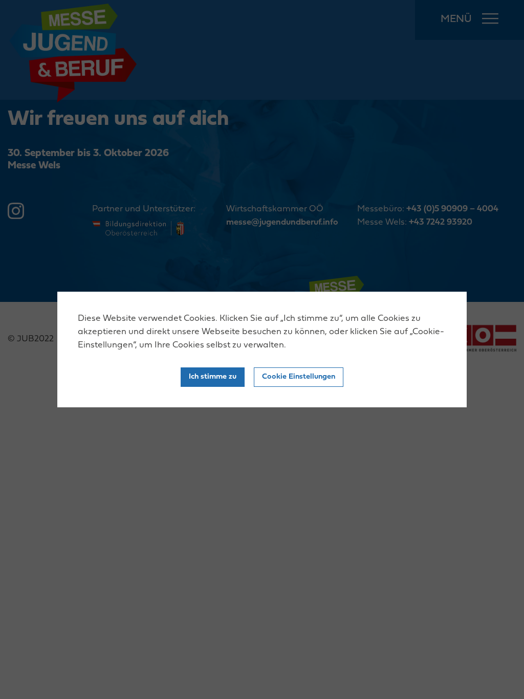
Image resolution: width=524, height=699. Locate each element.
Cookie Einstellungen (298, 377)
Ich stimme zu (212, 377)
